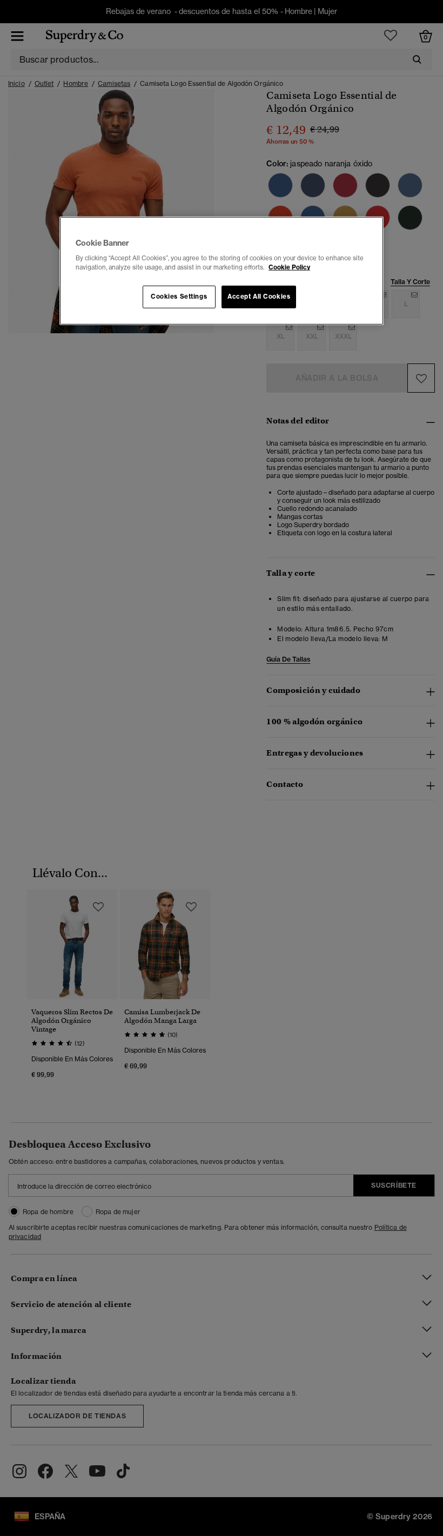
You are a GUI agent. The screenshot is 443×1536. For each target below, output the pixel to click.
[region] (221, 270)
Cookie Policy (289, 267)
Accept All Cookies (258, 296)
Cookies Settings (179, 296)
